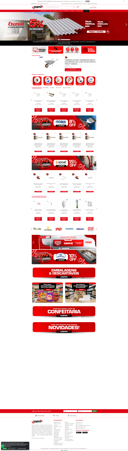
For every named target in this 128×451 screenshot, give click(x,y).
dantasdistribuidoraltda (81, 428)
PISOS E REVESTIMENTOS (69, 432)
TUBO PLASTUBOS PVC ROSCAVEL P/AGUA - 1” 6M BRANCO (89, 101)
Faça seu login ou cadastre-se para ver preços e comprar (73, 70)
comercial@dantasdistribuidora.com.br (83, 425)
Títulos (57, 415)
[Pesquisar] (74, 7)
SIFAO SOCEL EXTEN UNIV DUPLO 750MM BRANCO (64, 184)
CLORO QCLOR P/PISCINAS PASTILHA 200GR (89, 210)
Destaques (52, 87)
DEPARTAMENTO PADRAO (58, 437)
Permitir (87, 1)
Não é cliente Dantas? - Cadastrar (80, 3)
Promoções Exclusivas (36, 87)
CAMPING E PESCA (57, 429)
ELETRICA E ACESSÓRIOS (58, 439)
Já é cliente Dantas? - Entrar (67, 3)
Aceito (5, 448)
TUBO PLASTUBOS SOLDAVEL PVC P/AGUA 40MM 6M (64, 101)
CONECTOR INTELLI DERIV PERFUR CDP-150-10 (38, 210)
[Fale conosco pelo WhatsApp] (2, 445)
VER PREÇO (39, 151)
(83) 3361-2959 (93, 7)
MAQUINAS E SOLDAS (68, 429)
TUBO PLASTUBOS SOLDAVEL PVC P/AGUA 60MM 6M (77, 101)
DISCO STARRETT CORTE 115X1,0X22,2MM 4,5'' (64, 210)
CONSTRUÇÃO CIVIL (57, 430)
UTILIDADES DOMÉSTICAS (69, 440)
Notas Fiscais (73, 415)
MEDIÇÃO (66, 430)
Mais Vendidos (45, 87)
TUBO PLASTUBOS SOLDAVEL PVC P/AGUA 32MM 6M (38, 101)
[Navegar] (2, 24)
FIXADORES (67, 422)
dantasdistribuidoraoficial (81, 426)
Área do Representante (93, 3)
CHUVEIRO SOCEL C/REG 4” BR (51, 184)
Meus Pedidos (41, 415)
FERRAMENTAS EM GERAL (58, 444)
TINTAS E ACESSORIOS (68, 439)
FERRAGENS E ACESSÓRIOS (58, 443)
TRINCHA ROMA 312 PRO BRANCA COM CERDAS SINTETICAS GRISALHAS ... (38, 144)
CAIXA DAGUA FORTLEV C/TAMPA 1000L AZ (77, 210)
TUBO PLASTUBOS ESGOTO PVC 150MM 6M (51, 101)
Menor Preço (58, 87)
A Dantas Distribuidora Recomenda (39, 196)
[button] (58, 39)
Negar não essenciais (11, 448)
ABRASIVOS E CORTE (57, 422)
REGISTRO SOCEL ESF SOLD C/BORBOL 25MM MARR (38, 184)
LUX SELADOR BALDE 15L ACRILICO (51, 210)
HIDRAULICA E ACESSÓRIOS (69, 423)
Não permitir (83, 1)
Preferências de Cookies (22, 448)
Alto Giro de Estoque (67, 87)
